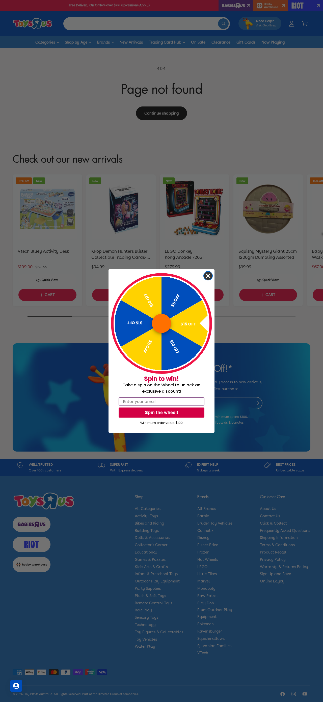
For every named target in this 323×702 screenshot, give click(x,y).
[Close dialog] (208, 275)
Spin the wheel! (161, 412)
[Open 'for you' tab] (16, 686)
